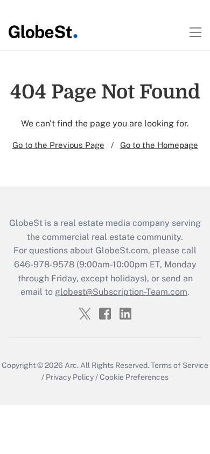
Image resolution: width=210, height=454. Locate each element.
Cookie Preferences (134, 377)
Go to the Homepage (159, 145)
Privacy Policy (70, 377)
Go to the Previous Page (58, 145)
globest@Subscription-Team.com (121, 292)
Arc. (72, 365)
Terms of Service (179, 365)
